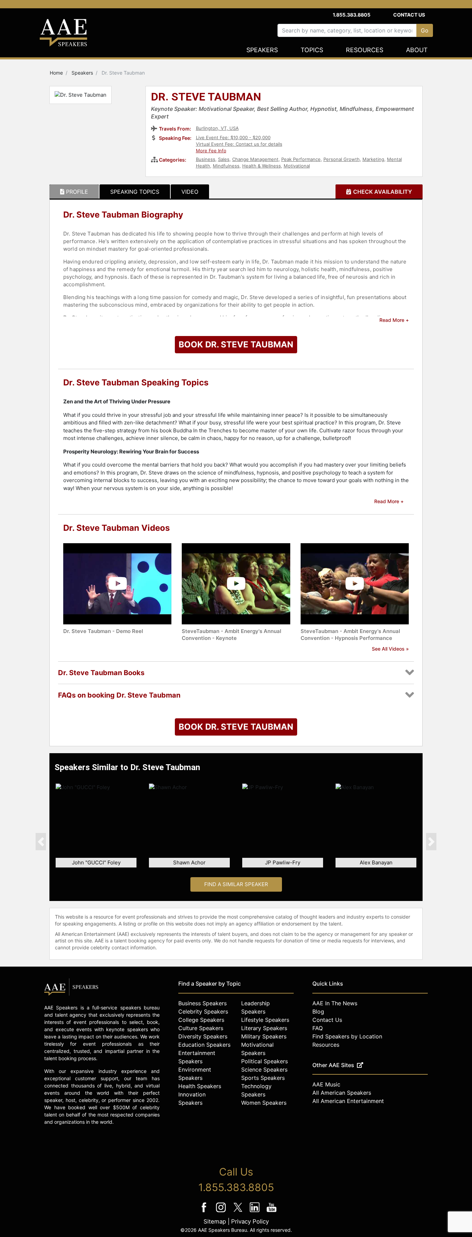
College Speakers (201, 1019)
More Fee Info (211, 150)
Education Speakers (204, 1044)
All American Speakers (341, 1092)
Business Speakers (202, 1003)
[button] (41, 841)
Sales (223, 159)
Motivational (297, 166)
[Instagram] (221, 1212)
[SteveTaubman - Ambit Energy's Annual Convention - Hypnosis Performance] (355, 583)
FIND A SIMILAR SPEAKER (236, 884)
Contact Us (409, 15)
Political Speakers (264, 1061)
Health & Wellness (261, 166)
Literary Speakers (264, 1028)
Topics (312, 50)
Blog (318, 1011)
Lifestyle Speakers (265, 1019)
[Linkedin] (255, 1212)
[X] (238, 1212)
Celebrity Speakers (203, 1011)
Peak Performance (301, 159)
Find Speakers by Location (347, 1036)
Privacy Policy (250, 1221)
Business (205, 159)
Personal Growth (341, 159)
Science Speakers (264, 1069)
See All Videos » (390, 649)
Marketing (373, 159)
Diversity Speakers (202, 1036)
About (417, 50)
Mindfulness (226, 166)
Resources (364, 50)
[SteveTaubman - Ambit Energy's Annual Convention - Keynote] (236, 583)
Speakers (262, 50)
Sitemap (215, 1221)
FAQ (317, 1028)
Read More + (394, 320)
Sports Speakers (263, 1077)
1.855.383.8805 (351, 15)
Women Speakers (263, 1102)
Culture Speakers (200, 1028)
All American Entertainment (348, 1100)
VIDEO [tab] (189, 191)
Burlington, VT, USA (217, 128)
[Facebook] (204, 1212)
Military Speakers (263, 1036)
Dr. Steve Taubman (206, 97)
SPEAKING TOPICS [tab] (134, 191)
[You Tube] (272, 1212)
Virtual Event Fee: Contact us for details (239, 144)
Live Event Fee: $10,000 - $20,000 (233, 137)
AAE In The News (334, 1003)
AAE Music (326, 1084)
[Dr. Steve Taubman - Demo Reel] (117, 583)
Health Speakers (199, 1086)
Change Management (255, 159)
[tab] (74, 191)
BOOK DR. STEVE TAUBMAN (236, 344)
